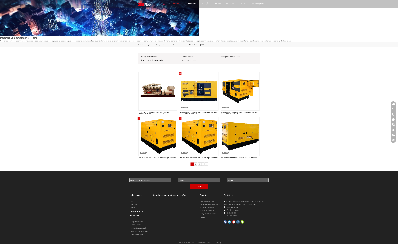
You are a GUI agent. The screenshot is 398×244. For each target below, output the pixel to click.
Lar (132, 201)
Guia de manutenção (208, 207)
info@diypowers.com (233, 210)
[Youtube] (233, 222)
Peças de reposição (207, 211)
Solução (133, 207)
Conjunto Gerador (150, 56)
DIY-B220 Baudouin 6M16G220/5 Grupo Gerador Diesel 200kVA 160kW (240, 113)
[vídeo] (199, 91)
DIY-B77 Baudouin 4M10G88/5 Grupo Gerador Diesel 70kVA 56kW (239, 158)
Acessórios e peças (189, 60)
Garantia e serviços (207, 201)
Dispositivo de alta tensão (153, 60)
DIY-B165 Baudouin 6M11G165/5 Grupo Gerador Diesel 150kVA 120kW (157, 158)
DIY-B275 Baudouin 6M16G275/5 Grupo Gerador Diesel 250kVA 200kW (199, 113)
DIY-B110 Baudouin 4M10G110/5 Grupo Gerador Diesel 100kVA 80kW (199, 158)
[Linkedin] (229, 222)
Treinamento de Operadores (210, 204)
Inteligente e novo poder (230, 56)
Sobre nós (134, 204)
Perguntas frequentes (208, 214)
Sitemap (218, 242)
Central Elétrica (188, 56)
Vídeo (203, 217)
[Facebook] (225, 222)
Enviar (199, 187)
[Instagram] (238, 222)
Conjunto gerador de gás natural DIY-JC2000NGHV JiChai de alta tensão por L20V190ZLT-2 (153, 113)
